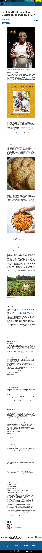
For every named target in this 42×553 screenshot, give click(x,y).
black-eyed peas (28, 240)
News (8, 518)
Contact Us (16, 545)
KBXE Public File (34, 545)
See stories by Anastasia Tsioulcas (17, 527)
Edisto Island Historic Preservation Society (26, 312)
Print (12, 521)
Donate (38, 1)
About (15, 543)
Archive (25, 543)
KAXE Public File (34, 543)
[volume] (4, 4)
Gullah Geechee (18, 132)
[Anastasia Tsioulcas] (8, 526)
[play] (2, 4)
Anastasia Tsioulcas (7, 19)
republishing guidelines (38, 537)
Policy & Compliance (26, 545)
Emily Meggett (25, 78)
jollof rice (18, 238)
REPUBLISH (7, 537)
